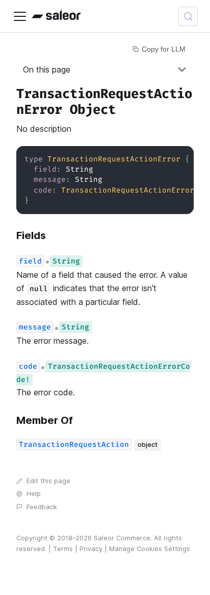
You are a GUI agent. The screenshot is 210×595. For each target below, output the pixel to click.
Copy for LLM (164, 49)
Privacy (91, 549)
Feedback (42, 507)
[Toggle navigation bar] (20, 16)
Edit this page (48, 481)
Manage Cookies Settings (149, 549)
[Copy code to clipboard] (181, 159)
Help (34, 493)
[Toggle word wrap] (162, 159)
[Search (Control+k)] (188, 16)
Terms (63, 549)
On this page (46, 69)
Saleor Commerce (122, 538)
